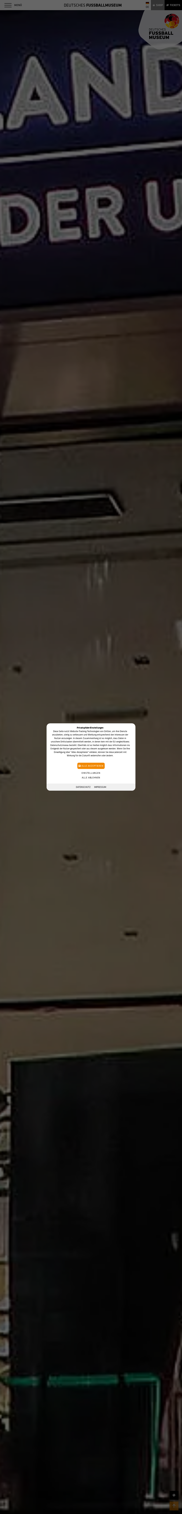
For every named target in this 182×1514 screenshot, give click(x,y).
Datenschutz (83, 787)
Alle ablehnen (91, 777)
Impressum (100, 787)
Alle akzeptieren (92, 765)
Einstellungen (91, 772)
